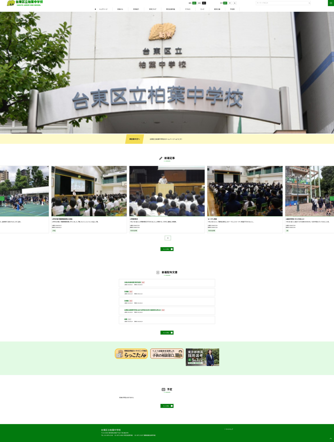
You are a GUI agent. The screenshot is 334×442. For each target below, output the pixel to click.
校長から (120, 9)
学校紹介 (136, 9)
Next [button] (332, 198)
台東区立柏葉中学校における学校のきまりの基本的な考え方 (142, 310)
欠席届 (126, 291)
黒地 (204, 3)
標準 (225, 3)
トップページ (103, 9)
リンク (202, 9)
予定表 (232, 9)
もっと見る (166, 249)
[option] (167, 73)
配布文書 (217, 9)
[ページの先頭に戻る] (330, 438)
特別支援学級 (170, 9)
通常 (194, 3)
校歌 (126, 319)
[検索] (309, 2)
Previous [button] (2, 198)
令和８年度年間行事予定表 (132, 282)
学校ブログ (152, 9)
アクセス (187, 9)
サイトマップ (229, 429)
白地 (199, 3)
